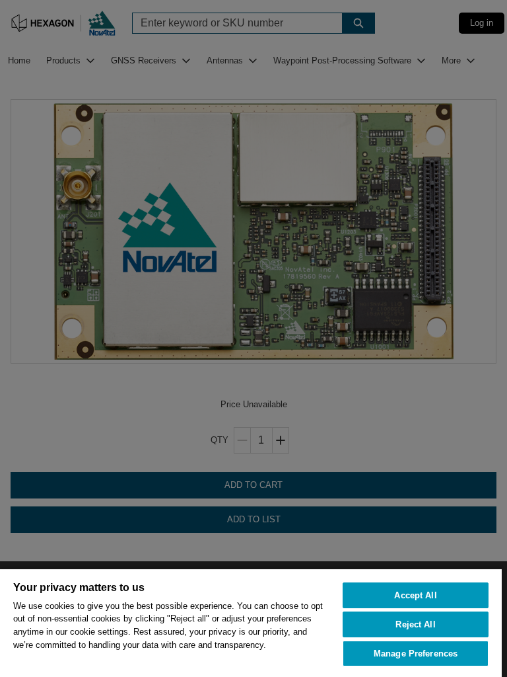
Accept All (415, 595)
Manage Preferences (415, 653)
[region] (251, 622)
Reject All (415, 624)
